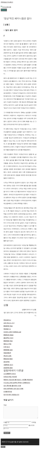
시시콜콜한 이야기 (10, 374)
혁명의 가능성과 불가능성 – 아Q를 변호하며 (18, 379)
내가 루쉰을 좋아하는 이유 (12, 385)
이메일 (34, 422)
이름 (5, 422)
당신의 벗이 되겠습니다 (11, 394)
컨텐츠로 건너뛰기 (7, 2)
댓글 (5, 405)
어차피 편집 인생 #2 (10, 376)
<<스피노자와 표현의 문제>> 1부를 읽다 (17, 382)
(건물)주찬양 (8, 391)
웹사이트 (32, 425)
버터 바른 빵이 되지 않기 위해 (13, 388)
